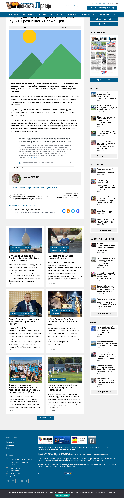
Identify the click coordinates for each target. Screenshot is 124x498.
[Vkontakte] (92, 3)
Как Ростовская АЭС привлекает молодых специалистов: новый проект (105, 381)
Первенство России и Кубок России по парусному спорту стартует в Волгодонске (106, 95)
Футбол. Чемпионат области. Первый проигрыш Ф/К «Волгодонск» (63, 387)
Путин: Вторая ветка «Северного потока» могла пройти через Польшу (25, 321)
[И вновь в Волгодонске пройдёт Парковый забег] (93, 133)
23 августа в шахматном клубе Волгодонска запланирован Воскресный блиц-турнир (106, 120)
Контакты (10, 442)
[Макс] (103, 3)
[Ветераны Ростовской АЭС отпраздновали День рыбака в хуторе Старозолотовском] (93, 367)
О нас (8, 448)
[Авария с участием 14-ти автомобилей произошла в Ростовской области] (93, 170)
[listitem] (64, 211)
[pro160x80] (62, 440)
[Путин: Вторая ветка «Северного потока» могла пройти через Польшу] (25, 304)
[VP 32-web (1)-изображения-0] (104, 55)
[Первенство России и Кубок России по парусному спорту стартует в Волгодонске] (93, 94)
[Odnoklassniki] (96, 3)
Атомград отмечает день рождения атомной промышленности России (107, 343)
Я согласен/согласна (62, 495)
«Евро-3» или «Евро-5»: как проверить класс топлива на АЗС (63, 321)
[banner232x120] (45, 440)
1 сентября (15, 188)
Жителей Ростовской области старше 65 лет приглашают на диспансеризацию (106, 275)
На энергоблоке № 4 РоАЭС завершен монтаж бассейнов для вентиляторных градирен (107, 330)
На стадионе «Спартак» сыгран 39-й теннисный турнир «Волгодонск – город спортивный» (106, 199)
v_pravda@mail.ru (15, 476)
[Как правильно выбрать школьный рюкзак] (65, 240)
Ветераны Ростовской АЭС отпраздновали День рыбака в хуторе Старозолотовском (106, 368)
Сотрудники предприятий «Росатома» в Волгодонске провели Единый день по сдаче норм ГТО (106, 184)
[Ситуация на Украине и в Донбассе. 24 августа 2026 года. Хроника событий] (25, 240)
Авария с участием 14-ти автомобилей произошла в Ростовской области (107, 171)
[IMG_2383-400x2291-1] (79, 440)
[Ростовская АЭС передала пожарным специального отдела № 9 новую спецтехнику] (93, 354)
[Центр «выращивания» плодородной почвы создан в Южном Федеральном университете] (93, 259)
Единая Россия (51, 188)
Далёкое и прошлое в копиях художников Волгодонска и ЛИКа (105, 221)
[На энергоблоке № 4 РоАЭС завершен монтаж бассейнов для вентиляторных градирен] (93, 328)
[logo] (28, 6)
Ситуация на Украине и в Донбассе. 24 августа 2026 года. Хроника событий (24, 258)
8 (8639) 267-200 (15, 473)
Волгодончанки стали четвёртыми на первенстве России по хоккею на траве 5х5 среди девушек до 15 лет (24, 389)
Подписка (10, 445)
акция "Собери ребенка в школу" (32, 188)
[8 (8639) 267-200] (8, 473)
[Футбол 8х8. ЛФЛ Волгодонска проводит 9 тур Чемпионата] (93, 107)
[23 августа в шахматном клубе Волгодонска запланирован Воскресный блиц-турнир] (93, 118)
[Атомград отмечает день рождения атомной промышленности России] (93, 343)
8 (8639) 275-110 (15, 471)
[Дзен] (100, 3)
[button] (17, 14)
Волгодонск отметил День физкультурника (106, 211)
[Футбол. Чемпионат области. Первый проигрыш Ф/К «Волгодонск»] (65, 370)
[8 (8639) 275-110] (8, 471)
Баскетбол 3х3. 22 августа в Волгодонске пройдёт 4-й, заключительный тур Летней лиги (106, 144)
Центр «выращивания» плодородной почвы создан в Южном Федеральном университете (106, 262)
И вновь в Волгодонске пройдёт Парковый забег (107, 133)
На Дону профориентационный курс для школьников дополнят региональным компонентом (107, 247)
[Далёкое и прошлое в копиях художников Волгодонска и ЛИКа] (93, 220)
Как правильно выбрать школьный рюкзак (60, 257)
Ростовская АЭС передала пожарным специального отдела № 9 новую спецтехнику (106, 355)
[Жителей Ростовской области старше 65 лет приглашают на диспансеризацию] (93, 274)
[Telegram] (88, 3)
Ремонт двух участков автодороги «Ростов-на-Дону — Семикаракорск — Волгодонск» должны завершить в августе (106, 302)
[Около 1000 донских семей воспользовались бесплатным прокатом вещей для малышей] (93, 287)
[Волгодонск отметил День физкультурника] (93, 211)
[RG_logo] (92, 440)
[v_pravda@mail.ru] (8, 476)
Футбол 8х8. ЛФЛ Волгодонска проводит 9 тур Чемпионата (107, 107)
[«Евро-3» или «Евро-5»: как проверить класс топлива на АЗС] (65, 304)
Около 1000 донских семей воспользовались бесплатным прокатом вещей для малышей (106, 288)
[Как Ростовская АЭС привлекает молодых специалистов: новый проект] (93, 380)
